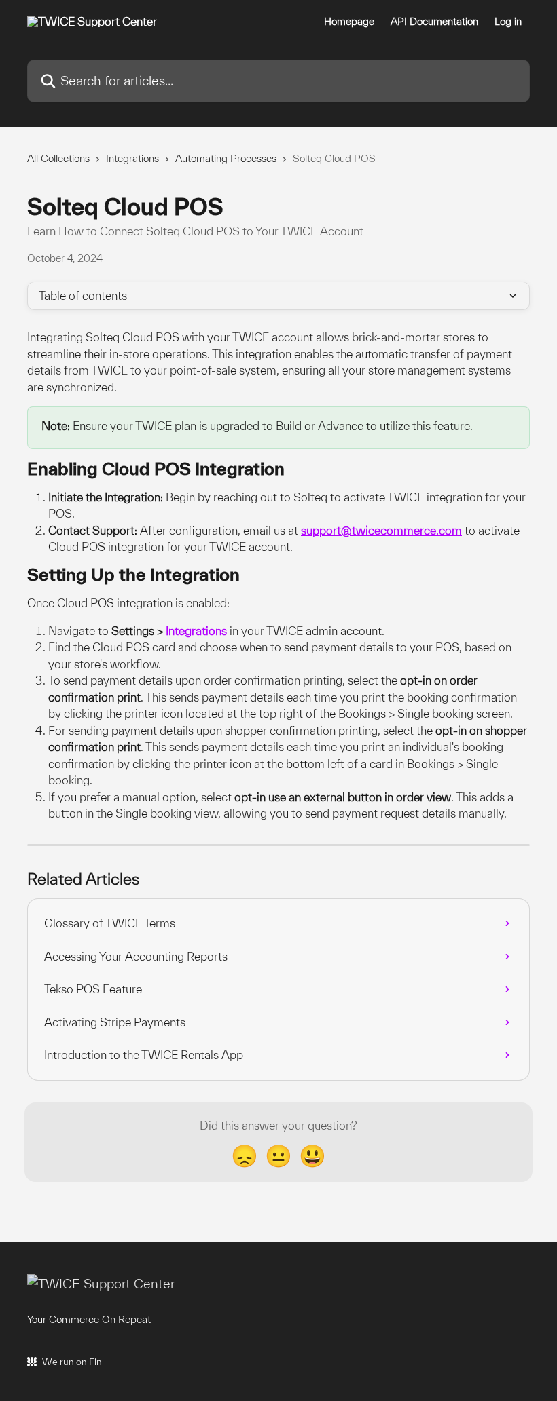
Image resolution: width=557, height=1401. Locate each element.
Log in (508, 21)
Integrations (132, 158)
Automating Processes (225, 158)
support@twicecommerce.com (381, 530)
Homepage (349, 21)
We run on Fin (72, 1361)
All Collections (58, 158)
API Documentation (434, 21)
